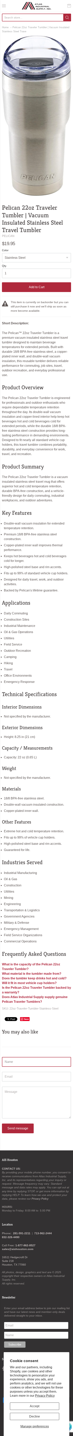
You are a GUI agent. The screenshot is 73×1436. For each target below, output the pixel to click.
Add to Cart (36, 287)
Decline (34, 1416)
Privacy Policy (45, 1395)
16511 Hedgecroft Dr (15, 1257)
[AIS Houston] (36, 6)
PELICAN (8, 236)
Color (5, 250)
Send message (17, 1128)
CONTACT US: (11, 1168)
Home (5, 27)
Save (26, 1019)
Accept (34, 1406)
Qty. (4, 265)
